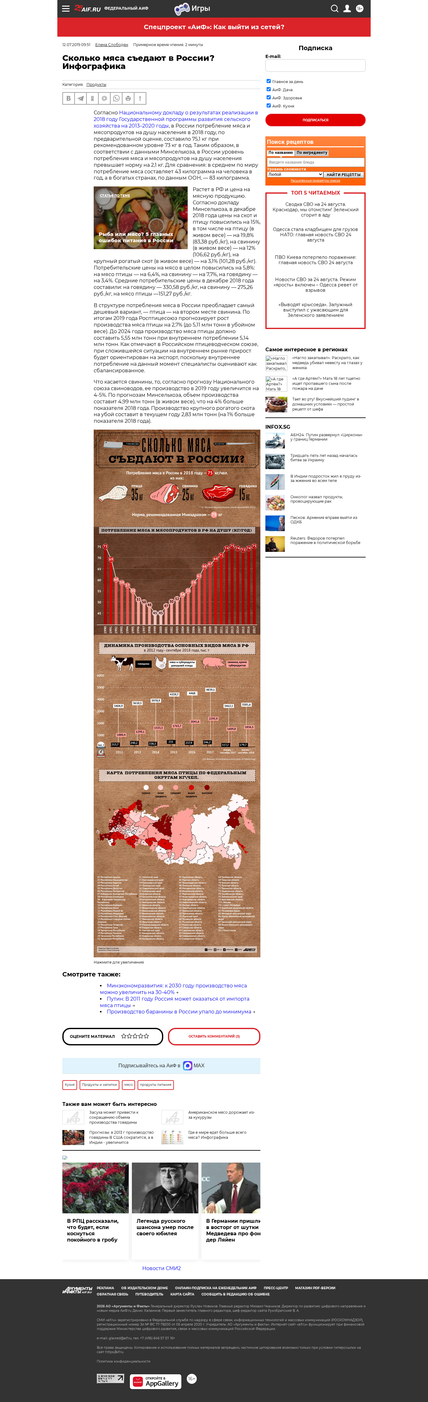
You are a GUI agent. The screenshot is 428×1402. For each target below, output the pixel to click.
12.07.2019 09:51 (76, 44)
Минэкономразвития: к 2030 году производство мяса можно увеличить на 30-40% (173, 989)
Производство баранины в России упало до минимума (179, 1012)
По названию (281, 152)
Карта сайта (182, 1294)
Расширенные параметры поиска (315, 180)
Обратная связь (112, 1294)
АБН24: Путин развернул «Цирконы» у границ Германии (326, 437)
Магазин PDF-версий (315, 1288)
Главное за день (287, 81)
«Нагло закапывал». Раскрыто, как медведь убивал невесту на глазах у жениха (327, 362)
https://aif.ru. (114, 1352)
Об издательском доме (144, 1288)
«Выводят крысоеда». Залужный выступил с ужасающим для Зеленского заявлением (315, 310)
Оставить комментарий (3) (214, 1036)
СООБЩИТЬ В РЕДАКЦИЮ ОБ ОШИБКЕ (235, 1294)
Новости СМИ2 (161, 1268)
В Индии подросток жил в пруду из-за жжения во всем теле (326, 478)
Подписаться (315, 120)
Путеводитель (149, 1294)
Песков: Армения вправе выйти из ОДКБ (323, 519)
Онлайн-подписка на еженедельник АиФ (216, 1288)
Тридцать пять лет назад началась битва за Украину (324, 457)
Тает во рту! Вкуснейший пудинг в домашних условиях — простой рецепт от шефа (325, 404)
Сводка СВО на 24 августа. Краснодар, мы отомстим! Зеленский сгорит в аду (316, 210)
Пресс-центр (276, 1288)
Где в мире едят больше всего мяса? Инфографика (217, 1135)
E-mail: (273, 56)
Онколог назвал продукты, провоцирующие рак (316, 499)
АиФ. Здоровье (287, 98)
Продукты (96, 84)
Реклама (105, 1288)
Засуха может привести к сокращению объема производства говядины (113, 1117)
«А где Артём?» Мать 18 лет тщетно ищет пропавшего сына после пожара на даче (326, 383)
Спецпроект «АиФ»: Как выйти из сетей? (214, 27)
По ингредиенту (312, 152)
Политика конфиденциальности (123, 1361)
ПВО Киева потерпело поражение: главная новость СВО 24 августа (315, 260)
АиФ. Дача (282, 89)
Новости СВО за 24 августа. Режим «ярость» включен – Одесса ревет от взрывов (316, 285)
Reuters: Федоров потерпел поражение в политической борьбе (325, 540)
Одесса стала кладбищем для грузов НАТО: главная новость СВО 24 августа (315, 235)
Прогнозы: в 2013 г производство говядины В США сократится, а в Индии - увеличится (121, 1137)
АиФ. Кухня (283, 106)
